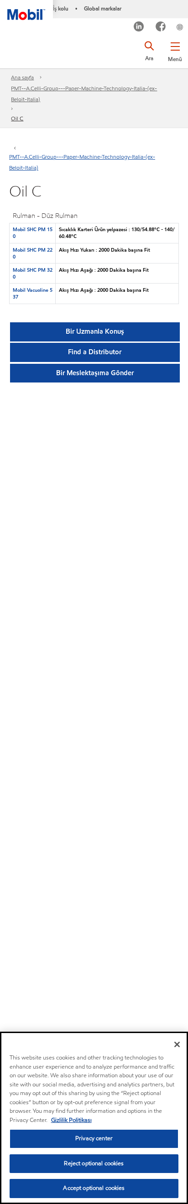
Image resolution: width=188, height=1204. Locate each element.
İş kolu (60, 8)
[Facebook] (161, 27)
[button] (175, 50)
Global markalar (102, 8)
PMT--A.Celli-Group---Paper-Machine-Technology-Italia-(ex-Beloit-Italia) (84, 93)
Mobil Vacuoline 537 (32, 293)
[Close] (177, 1044)
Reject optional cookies (94, 1163)
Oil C (17, 118)
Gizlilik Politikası (71, 1120)
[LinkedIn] (139, 27)
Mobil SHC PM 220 (32, 253)
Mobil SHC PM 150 (32, 233)
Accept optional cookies (94, 1188)
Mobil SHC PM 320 (32, 273)
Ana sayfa (22, 77)
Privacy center (94, 1138)
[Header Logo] (26, 10)
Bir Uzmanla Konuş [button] (95, 331)
